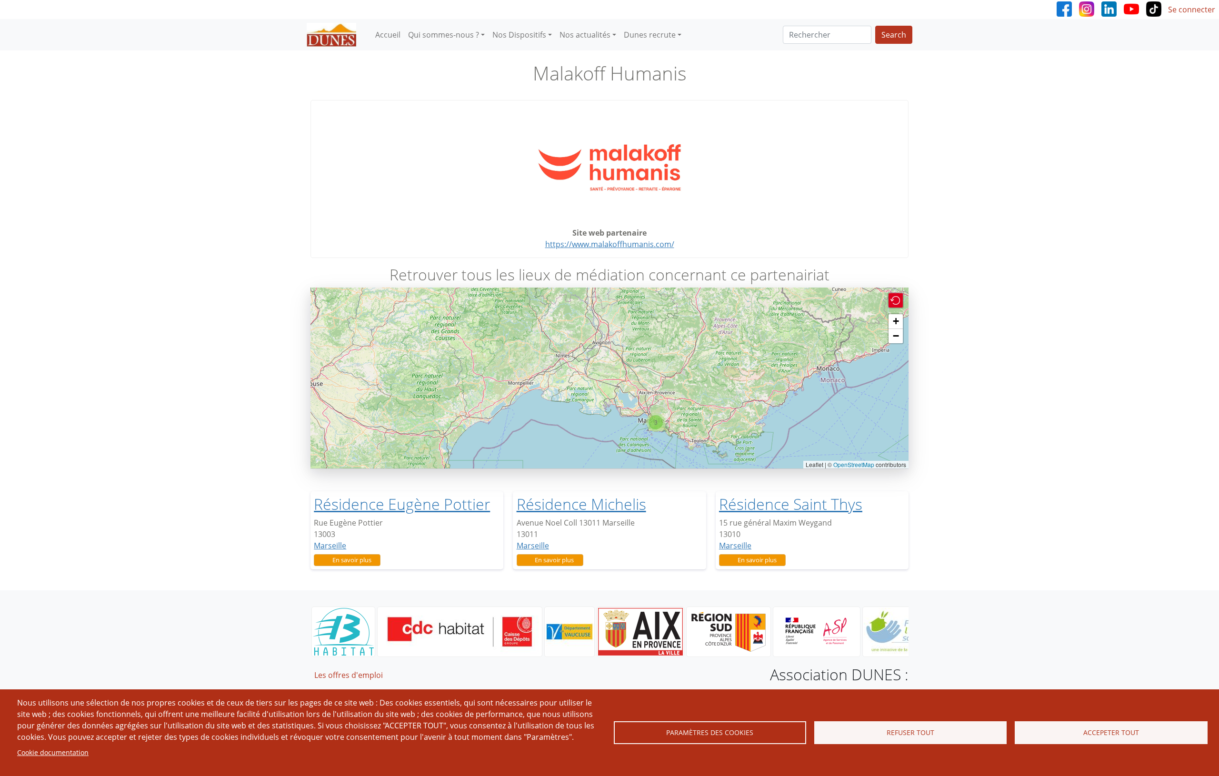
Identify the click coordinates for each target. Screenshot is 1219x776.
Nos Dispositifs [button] (519, 35)
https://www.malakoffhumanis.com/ (609, 244)
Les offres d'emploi (348, 675)
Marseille (330, 545)
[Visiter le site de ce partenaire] (609, 167)
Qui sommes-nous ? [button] (443, 35)
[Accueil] (335, 35)
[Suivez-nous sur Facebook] (1064, 8)
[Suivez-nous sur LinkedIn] (1109, 8)
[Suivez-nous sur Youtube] (1131, 8)
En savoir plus (351, 560)
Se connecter (1191, 9)
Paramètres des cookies (709, 732)
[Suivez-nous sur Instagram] (1086, 8)
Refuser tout (910, 732)
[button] (655, 422)
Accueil (387, 35)
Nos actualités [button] (585, 35)
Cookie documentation (53, 752)
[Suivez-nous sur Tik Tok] (1153, 8)
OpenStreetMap (853, 464)
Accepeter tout (1111, 732)
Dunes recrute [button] (650, 35)
